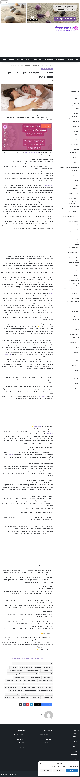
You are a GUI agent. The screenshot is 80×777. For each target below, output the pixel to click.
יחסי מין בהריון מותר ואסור (44, 687)
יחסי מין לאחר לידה (30, 690)
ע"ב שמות (77, 329)
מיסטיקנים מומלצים (75, 298)
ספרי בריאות (76, 316)
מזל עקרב (77, 260)
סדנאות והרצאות (75, 311)
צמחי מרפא (76, 357)
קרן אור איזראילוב (46, 697)
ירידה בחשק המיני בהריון (32, 152)
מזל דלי (77, 239)
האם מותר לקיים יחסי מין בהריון (43, 667)
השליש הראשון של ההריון (32, 670)
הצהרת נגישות (74, 754)
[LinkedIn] (31, 704)
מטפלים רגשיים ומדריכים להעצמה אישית (70, 288)
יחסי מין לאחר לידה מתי (16, 690)
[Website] (42, 715)
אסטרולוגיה (76, 124)
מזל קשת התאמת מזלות (74, 267)
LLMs (76, 759)
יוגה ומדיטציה (76, 195)
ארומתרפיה (76, 131)
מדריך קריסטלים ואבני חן (74, 206)
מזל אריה (77, 219)
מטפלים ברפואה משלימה (45, 734)
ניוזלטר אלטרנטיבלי (73, 743)
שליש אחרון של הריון (22, 697)
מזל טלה (77, 244)
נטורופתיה (77, 308)
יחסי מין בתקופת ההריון (45, 690)
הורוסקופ (11, 59)
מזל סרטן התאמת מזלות (74, 257)
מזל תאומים (76, 275)
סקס (3, 338)
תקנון (54, 774)
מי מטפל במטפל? (75, 291)
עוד (50, 744)
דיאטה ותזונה (76, 136)
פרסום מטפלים (76, 352)
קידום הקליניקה (75, 365)
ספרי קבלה (76, 324)
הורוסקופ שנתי (76, 162)
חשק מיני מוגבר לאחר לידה (13, 680)
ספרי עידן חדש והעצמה (74, 321)
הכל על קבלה (76, 175)
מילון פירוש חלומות (75, 293)
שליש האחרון (37, 426)
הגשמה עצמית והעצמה (74, 144)
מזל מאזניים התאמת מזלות (73, 252)
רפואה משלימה (70, 59)
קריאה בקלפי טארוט (74, 368)
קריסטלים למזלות (20, 744)
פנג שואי (77, 347)
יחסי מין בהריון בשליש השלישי (13, 684)
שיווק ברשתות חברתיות (74, 386)
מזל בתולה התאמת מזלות (73, 226)
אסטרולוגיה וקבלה (75, 126)
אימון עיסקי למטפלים (74, 111)
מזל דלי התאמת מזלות (74, 242)
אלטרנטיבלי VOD (49, 59)
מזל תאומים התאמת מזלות (73, 278)
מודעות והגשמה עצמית (74, 211)
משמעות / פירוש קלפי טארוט (73, 301)
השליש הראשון (48, 185)
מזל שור (77, 270)
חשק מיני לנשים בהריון (45, 680)
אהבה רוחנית (76, 98)
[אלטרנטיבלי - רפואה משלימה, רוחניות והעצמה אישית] (67, 28)
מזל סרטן (77, 255)
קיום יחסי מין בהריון (27, 694)
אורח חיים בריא (76, 103)
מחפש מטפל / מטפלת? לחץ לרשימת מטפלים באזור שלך (27, 658)
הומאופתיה (76, 149)
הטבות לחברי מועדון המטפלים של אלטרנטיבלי (69, 167)
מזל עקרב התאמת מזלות (73, 262)
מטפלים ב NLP (48, 742)
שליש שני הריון (9, 697)
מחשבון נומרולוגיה (20, 742)
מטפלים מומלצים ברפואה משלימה (72, 285)
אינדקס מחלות (76, 113)
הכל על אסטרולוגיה (75, 170)
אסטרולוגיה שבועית (75, 129)
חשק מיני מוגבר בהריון (29, 680)
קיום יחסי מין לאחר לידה (12, 694)
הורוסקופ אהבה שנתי (74, 152)
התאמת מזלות (76, 183)
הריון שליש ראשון (46, 670)
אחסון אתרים (74, 756)
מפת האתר (75, 746)
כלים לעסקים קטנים (75, 201)
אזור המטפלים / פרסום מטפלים (72, 106)
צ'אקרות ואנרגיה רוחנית (74, 355)
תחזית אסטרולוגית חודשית (73, 391)
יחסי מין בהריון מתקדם (28, 687)
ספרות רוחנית (76, 314)
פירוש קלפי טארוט (75, 339)
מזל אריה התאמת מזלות (74, 221)
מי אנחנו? (75, 733)
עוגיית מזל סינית (20, 739)
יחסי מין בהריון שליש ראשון (12, 687)
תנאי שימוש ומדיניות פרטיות (60, 774)
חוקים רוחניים (76, 188)
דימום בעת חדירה (41, 396)
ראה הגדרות (46, 770)
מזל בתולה (76, 224)
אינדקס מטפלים (37, 59)
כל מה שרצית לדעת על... (36, 65)
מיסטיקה (28, 59)
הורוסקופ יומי (76, 154)
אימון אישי (77, 108)
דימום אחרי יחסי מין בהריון (37, 664)
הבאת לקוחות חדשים (74, 142)
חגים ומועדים (76, 185)
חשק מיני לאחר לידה (19, 677)
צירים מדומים (7, 354)
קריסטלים (77, 370)
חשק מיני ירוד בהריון (34, 677)
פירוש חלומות (76, 337)
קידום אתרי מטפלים (75, 362)
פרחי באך (77, 350)
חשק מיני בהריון (47, 677)
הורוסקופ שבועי (75, 157)
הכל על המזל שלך (75, 172)
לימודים (4, 59)
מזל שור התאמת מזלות (74, 273)
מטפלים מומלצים (75, 283)
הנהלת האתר (49, 81)
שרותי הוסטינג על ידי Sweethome (8, 774)
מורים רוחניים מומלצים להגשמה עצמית (71, 216)
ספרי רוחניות (76, 326)
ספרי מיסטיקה (76, 319)
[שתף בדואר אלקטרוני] (20, 704)
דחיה (58, 770)
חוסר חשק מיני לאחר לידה (29, 674)
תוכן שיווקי (77, 388)
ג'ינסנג (51, 293)
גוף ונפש (77, 134)
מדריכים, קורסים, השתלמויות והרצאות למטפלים (69, 208)
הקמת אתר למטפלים (74, 177)
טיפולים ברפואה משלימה (74, 193)
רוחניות (77, 373)
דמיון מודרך (76, 139)
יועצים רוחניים (48, 737)
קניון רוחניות (20, 59)
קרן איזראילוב (34, 697)
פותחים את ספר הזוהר (74, 334)
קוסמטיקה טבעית (75, 360)
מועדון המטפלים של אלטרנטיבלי (72, 213)
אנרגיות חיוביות (76, 121)
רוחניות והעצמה (60, 59)
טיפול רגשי (48, 739)
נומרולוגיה (77, 306)
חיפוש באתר (74, 736)
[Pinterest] (27, 704)
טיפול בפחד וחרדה (75, 190)
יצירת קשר (75, 738)
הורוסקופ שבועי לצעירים (74, 160)
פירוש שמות (76, 344)
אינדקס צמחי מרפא (75, 116)
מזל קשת (77, 265)
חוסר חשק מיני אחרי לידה (15, 670)
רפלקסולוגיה (76, 383)
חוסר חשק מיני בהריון (45, 674)
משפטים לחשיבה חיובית (19, 734)
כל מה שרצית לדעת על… (73, 198)
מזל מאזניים (76, 249)
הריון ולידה (13, 667)
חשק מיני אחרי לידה (14, 674)
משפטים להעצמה (20, 737)
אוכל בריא (77, 100)
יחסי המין (11, 455)
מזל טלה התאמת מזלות (74, 247)
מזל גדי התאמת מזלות (74, 231)
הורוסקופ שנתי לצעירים (74, 165)
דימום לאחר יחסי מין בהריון (20, 664)
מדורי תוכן (75, 741)
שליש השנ (38, 324)
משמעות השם (76, 303)
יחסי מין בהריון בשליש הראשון (32, 684)
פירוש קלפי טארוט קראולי (73, 342)
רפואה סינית (76, 380)
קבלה (71, 770)
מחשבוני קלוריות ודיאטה (74, 280)
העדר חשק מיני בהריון (25, 667)
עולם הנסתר (76, 332)
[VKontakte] (24, 704)
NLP (78, 95)
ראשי (77, 59)
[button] (40, 763)
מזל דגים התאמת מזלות (74, 237)
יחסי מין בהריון (47, 684)
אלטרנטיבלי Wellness (74, 118)
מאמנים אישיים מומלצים (74, 203)
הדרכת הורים (76, 147)
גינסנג (49, 664)
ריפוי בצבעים (76, 375)
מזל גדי (77, 229)
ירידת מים (50, 434)
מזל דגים (77, 234)
